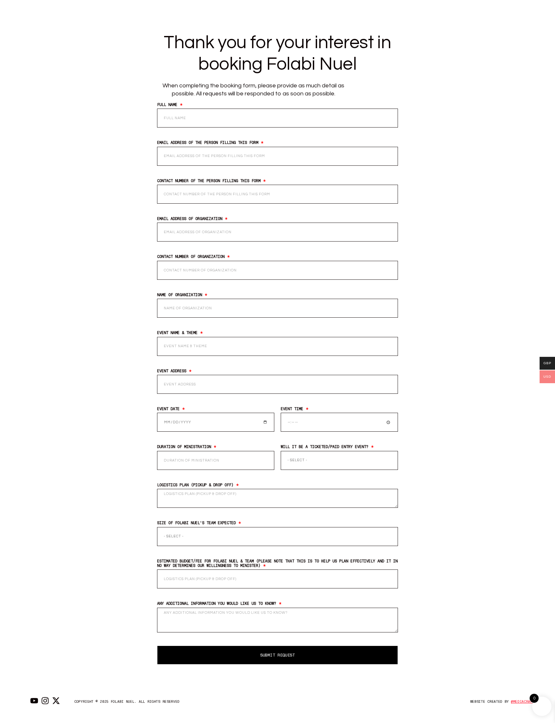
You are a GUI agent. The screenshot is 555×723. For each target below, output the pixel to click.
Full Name (168, 104)
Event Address (173, 371)
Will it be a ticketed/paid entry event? (326, 447)
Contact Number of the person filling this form (210, 181)
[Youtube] (34, 701)
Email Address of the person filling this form (208, 142)
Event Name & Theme (178, 333)
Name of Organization (180, 295)
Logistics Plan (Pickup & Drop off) (196, 485)
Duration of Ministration (185, 447)
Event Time (293, 409)
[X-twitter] (56, 701)
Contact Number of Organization (192, 256)
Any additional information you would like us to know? (217, 603)
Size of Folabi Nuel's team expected (197, 523)
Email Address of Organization (191, 218)
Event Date (169, 409)
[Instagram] (45, 701)
